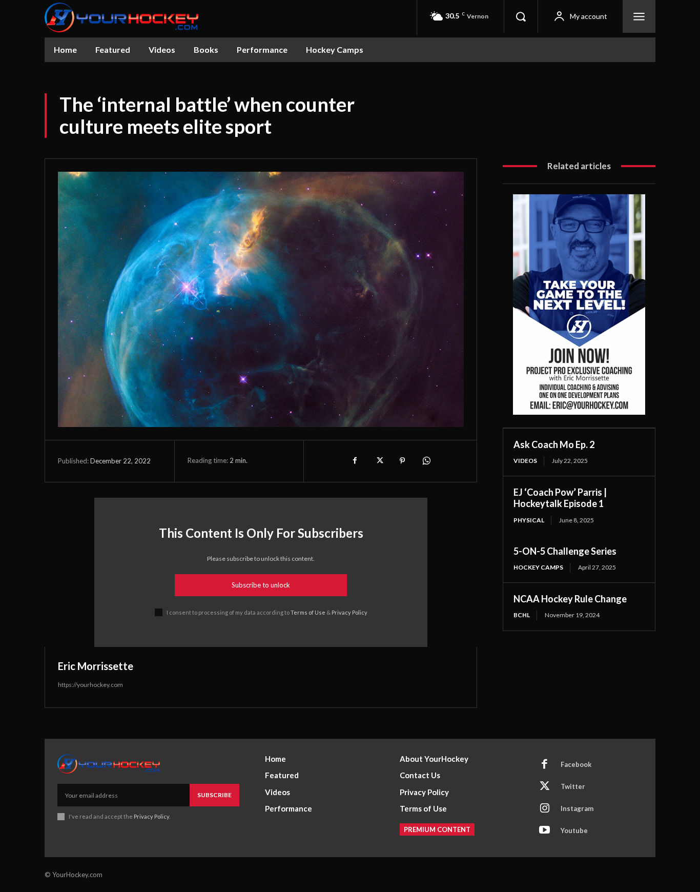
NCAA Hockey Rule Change (570, 598)
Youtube (574, 830)
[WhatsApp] (426, 461)
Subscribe (214, 795)
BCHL (521, 615)
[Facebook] (355, 461)
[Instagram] (544, 809)
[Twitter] (378, 461)
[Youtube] (544, 831)
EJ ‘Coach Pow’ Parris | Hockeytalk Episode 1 (560, 498)
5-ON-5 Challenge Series (564, 551)
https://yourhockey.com (90, 684)
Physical (528, 520)
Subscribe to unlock (261, 585)
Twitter (573, 786)
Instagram (577, 808)
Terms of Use (308, 612)
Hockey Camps (538, 567)
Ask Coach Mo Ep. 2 (553, 444)
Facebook (576, 764)
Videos (525, 460)
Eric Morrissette (95, 666)
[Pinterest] (402, 461)
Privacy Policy (349, 612)
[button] (520, 16)
